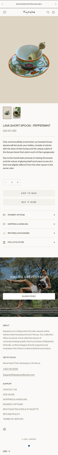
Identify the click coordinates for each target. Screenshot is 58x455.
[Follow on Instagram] (4, 429)
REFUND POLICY (11, 414)
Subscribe (29, 296)
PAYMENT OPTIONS (13, 404)
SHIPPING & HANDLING (15, 399)
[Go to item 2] (16, 113)
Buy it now (29, 202)
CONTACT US (10, 389)
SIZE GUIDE (9, 394)
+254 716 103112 (10, 368)
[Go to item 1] (7, 113)
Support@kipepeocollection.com (19, 374)
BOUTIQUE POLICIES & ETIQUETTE (21, 409)
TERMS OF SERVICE (13, 419)
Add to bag (29, 193)
